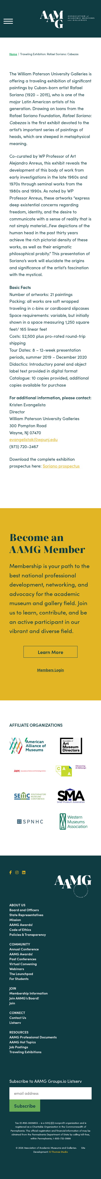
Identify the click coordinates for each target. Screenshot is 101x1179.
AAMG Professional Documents (33, 1037)
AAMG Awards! (21, 924)
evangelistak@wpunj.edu (33, 439)
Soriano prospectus (61, 466)
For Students (18, 978)
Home (13, 54)
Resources (18, 1032)
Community (19, 944)
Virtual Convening (23, 963)
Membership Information (28, 993)
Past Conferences (22, 958)
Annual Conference (24, 949)
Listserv (15, 1022)
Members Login (50, 669)
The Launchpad (21, 973)
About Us (17, 904)
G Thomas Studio (58, 1151)
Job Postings (18, 1047)
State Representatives (26, 914)
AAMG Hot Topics (22, 1042)
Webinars (16, 968)
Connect (17, 1012)
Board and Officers (24, 909)
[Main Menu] (8, 21)
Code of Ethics (20, 929)
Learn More (50, 652)
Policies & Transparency (27, 934)
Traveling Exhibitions (25, 1051)
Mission (15, 919)
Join (12, 988)
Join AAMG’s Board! (24, 998)
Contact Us (17, 1017)
